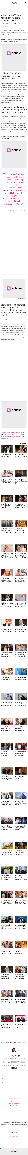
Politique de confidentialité (14, 1103)
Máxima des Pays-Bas (20, 1042)
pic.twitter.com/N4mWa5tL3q (14, 205)
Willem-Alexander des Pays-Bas (14, 1044)
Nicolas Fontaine (6, 26)
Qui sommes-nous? (14, 1136)
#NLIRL (21, 198)
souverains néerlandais (15, 35)
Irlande (13, 1042)
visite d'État (4, 1044)
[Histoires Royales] (14, 3)
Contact (14, 1138)
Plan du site (14, 1102)
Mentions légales (14, 1105)
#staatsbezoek (14, 201)
